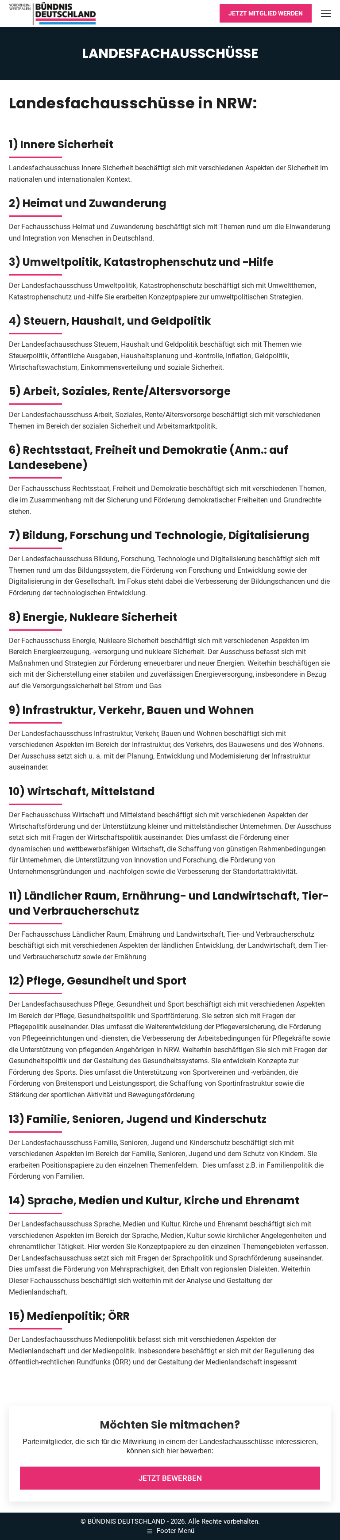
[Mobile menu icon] (326, 13)
